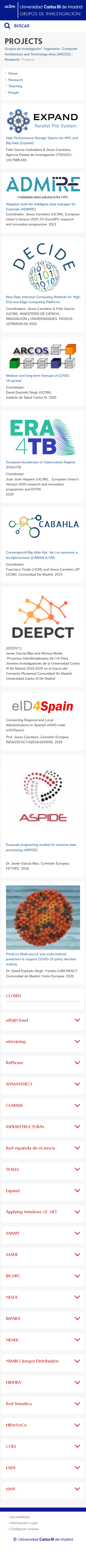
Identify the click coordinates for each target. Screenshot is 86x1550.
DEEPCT (14, 648)
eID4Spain (15, 730)
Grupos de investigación (23, 49)
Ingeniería (51, 49)
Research (12, 59)
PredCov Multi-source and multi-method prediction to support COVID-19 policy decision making (41, 959)
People (13, 92)
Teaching (15, 86)
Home (12, 73)
